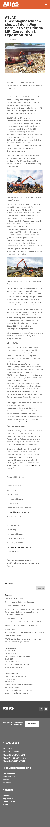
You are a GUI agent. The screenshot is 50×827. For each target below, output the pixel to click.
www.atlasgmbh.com (22, 422)
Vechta (6, 780)
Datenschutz (9, 802)
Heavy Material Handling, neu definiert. (21, 625)
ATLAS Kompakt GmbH (14, 761)
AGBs (5, 805)
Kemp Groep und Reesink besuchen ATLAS (23, 622)
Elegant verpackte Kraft (15, 606)
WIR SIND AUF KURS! (14, 598)
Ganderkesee (9, 774)
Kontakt (6, 796)
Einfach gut (10, 629)
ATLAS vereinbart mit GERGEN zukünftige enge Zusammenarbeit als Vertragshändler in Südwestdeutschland (25, 612)
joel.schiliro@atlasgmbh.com (19, 512)
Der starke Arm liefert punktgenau (19, 602)
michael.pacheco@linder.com (19, 547)
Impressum (8, 799)
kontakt (32, 724)
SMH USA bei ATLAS (13, 618)
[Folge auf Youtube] (46, 709)
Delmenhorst (9, 777)
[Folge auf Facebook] (41, 709)
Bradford (7, 783)
